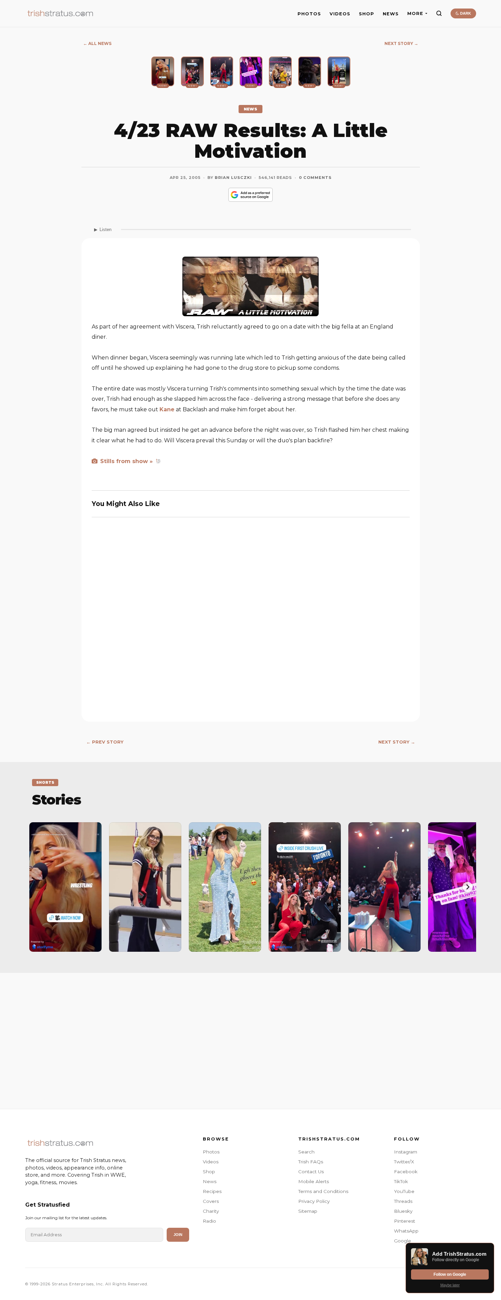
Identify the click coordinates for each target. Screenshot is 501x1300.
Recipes (212, 1191)
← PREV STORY (104, 742)
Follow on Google (450, 1274)
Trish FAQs (310, 1161)
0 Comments (315, 177)
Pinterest (404, 1221)
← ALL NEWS (97, 43)
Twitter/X (404, 1161)
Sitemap (307, 1211)
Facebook (406, 1171)
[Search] (439, 13)
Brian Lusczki (233, 177)
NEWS (391, 13)
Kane (167, 409)
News (209, 1181)
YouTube (404, 1191)
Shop (209, 1171)
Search (306, 1151)
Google (402, 1240)
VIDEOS (340, 13)
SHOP (366, 13)
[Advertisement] (250, 1034)
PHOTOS (309, 13)
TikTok (401, 1181)
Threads (403, 1201)
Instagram (405, 1151)
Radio (209, 1221)
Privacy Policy (314, 1201)
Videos (210, 1161)
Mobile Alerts (313, 1181)
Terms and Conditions (323, 1191)
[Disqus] (251, 623)
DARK (465, 13)
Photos (211, 1151)
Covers (211, 1201)
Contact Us (311, 1171)
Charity (211, 1211)
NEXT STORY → (401, 43)
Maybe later (450, 1285)
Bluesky (403, 1211)
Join (177, 1235)
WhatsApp (406, 1231)
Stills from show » (125, 461)
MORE (415, 13)
